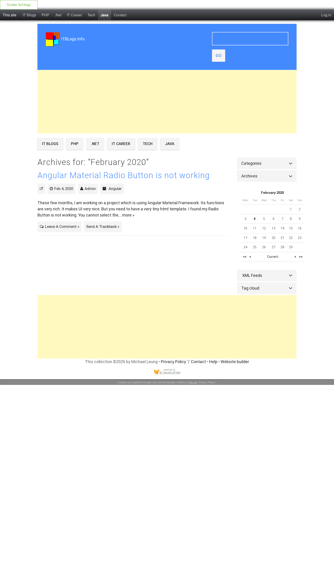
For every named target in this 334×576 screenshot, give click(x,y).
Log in (326, 14)
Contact (120, 14)
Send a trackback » (102, 226)
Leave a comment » (62, 226)
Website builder (235, 361)
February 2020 (272, 193)
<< (245, 257)
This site (9, 14)
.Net (58, 14)
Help (213, 361)
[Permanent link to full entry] (41, 188)
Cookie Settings (19, 5)
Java (104, 14)
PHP (45, 14)
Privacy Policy (173, 361)
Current (272, 256)
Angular (115, 188)
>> (301, 257)
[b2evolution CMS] (167, 371)
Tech (91, 14)
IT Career (74, 14)
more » (128, 215)
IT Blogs (29, 14)
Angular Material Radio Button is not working (123, 175)
